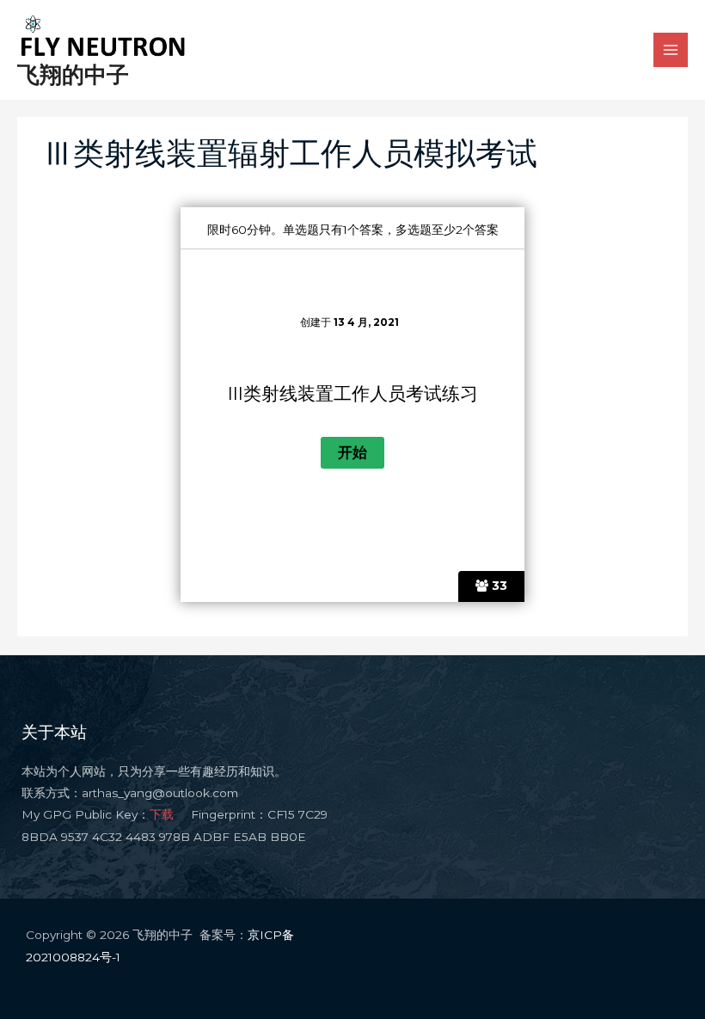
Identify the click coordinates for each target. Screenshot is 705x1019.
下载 (162, 814)
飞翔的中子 (73, 74)
